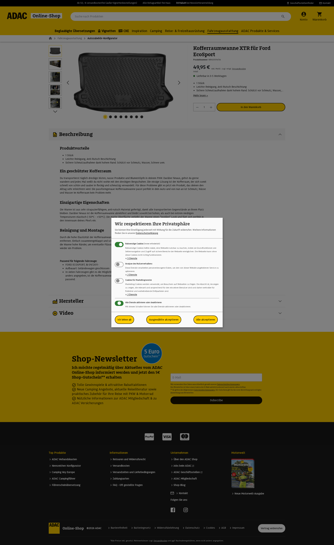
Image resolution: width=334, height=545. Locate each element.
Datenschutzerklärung (147, 233)
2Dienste (131, 274)
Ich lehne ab (124, 319)
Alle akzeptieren (205, 319)
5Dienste (131, 258)
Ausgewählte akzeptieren (163, 319)
